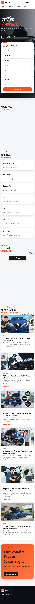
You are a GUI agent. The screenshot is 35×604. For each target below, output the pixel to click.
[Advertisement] (17, 130)
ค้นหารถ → (17, 89)
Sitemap (9, 594)
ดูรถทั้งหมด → (18, 258)
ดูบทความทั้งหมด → (28, 314)
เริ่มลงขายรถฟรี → (11, 574)
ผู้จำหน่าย (18, 6)
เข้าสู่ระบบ (29, 2)
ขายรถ (24, 6)
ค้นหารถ (4, 6)
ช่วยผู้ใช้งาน (4, 594)
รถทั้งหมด (11, 6)
